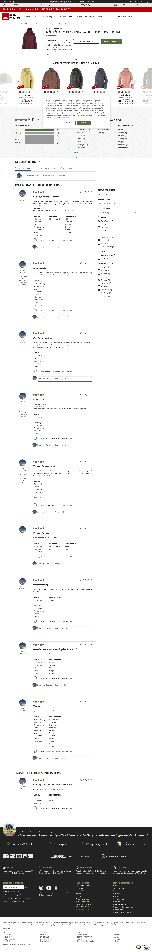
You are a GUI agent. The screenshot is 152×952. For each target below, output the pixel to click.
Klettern (57, 16)
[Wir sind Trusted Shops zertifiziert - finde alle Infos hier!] (119, 843)
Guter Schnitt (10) (83, 130)
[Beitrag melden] (91, 192)
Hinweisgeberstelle (119, 904)
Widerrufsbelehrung (83, 907)
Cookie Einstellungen (83, 904)
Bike (64, 16)
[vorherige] (18, 82)
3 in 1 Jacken (44, 933)
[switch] (146, 949)
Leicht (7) (80, 142)
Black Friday (7, 941)
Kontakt (78, 894)
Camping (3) (122, 142)
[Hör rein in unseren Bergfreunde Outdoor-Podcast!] (57, 888)
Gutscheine (117, 896)
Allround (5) (122, 133)
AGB (77, 902)
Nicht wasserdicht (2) (105, 130)
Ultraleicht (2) (123, 145)
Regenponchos (45, 936)
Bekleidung (28, 16)
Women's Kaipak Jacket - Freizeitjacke (71, 24)
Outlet (100, 16)
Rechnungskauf (48, 5)
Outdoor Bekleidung (26, 24)
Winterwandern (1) (107, 296)
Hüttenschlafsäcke (83, 933)
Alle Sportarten (81, 16)
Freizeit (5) (122, 130)
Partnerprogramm (119, 899)
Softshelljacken (51, 24)
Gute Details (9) (82, 136)
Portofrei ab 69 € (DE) (13, 5)
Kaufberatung (8, 936)
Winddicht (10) (82, 133)
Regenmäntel (44, 934)
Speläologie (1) (106, 293)
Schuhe (38, 16)
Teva (115, 933)
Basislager (11, 2)
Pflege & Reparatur (9, 939)
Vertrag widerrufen (82, 909)
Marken (92, 16)
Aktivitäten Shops (9, 933)
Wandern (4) (122, 136)
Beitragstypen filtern (106, 190)
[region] (76, 111)
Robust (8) (81, 139)
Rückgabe (79, 896)
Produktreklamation (83, 899)
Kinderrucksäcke (82, 938)
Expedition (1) (123, 148)
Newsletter (116, 894)
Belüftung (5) (82, 148)
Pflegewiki (116, 912)
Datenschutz (84, 902)
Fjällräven (117, 939)
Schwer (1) (101, 133)
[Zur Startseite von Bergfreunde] (12, 16)
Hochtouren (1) (106, 290)
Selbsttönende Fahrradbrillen (86, 941)
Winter (70, 16)
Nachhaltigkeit (118, 910)
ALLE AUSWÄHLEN (84, 122)
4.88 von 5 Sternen (128, 5)
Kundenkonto (117, 891)
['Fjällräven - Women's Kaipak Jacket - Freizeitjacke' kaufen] (29, 38)
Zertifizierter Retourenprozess (116, 856)
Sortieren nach (104, 199)
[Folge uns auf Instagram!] (42, 888)
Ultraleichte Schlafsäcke (84, 936)
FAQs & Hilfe (80, 891)
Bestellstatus (80, 888)
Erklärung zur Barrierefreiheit (123, 907)
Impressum (117, 902)
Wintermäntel (44, 938)
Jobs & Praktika (118, 888)
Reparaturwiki (126, 912)
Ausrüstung (47, 16)
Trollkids (116, 941)
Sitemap (28, 944)
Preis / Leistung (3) (107, 247)
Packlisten (7, 938)
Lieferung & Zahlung (83, 886)
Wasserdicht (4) (106, 244)
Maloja (116, 936)
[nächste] (133, 82)
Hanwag (116, 938)
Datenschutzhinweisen (63, 117)
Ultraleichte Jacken (46, 939)
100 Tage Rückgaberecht (87, 5)
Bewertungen (106, 208)
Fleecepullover (44, 941)
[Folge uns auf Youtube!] (50, 888)
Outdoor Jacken (39, 24)
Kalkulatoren (7, 934)
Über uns (116, 886)
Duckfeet (116, 934)
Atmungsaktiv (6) (83, 145)
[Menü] (150, 945)
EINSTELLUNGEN (68, 122)
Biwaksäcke (80, 939)
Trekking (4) (122, 139)
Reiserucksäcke (82, 934)
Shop (4, 2)
